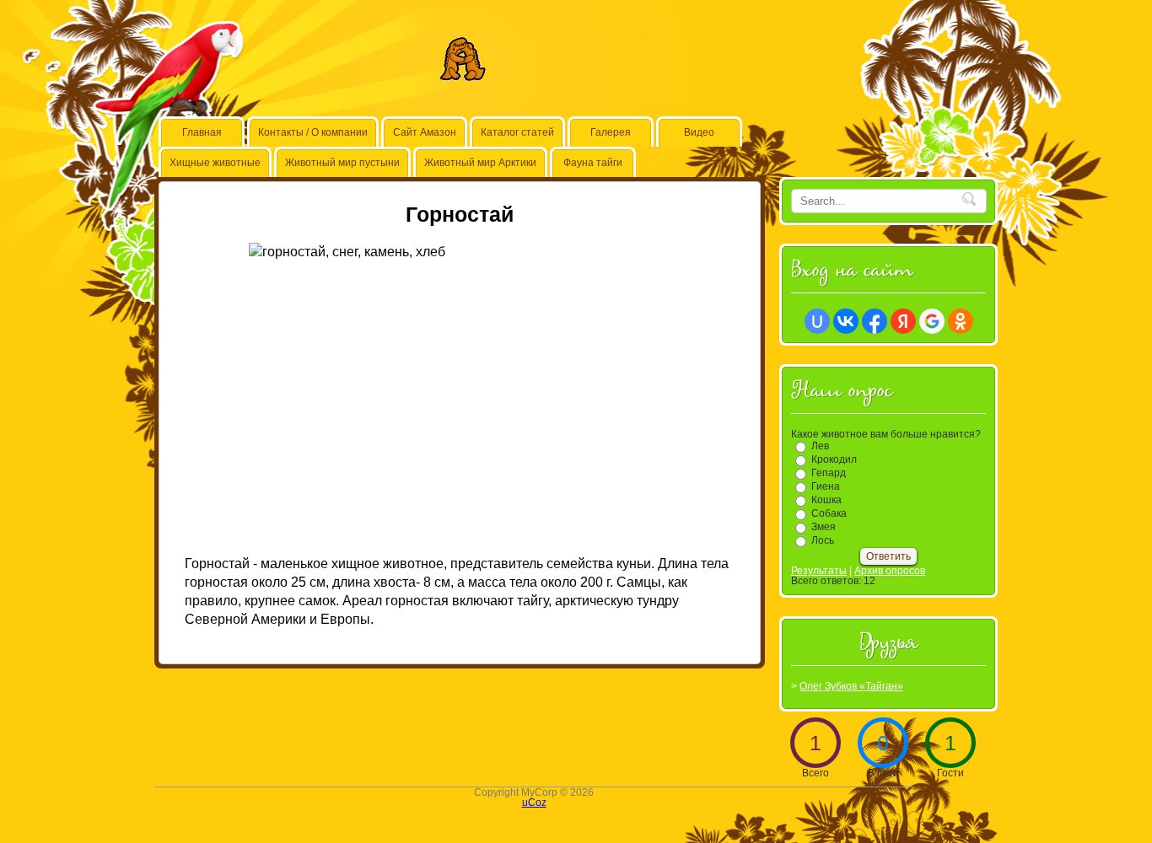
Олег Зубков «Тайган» (851, 686)
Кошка (826, 500)
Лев (820, 446)
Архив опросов (889, 571)
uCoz (534, 802)
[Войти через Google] (932, 321)
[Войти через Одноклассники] (960, 321)
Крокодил (834, 459)
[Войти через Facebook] (874, 321)
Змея (823, 527)
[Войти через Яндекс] (903, 321)
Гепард (828, 473)
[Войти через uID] (817, 321)
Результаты (819, 571)
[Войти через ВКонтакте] (846, 321)
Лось (822, 540)
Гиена (825, 486)
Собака (829, 513)
